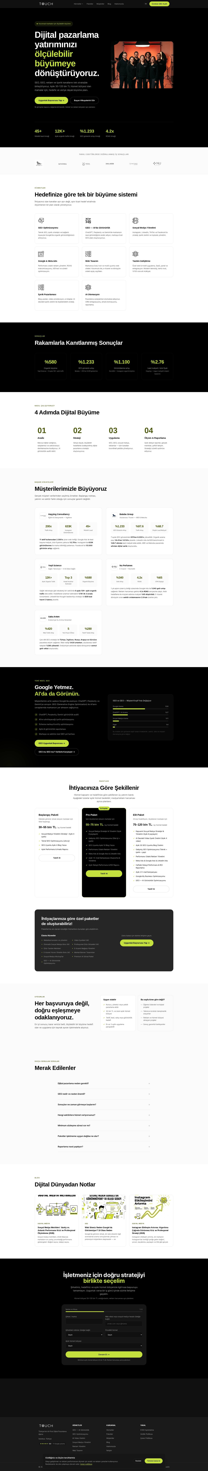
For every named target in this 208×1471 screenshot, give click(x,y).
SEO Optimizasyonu (80, 1434)
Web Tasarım (77, 1450)
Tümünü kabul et (153, 1461)
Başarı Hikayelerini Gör (84, 100)
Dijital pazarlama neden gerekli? (73, 1083)
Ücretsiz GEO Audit (159, 4)
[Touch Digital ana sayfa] (46, 4)
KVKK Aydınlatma (147, 1430)
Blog (109, 4)
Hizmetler (77, 4)
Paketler (90, 4)
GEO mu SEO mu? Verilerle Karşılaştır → (57, 752)
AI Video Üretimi (78, 1438)
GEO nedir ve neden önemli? (71, 1094)
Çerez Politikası (146, 1438)
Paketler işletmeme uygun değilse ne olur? (78, 1136)
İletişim (109, 1450)
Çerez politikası (86, 1464)
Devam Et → (104, 1354)
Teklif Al (56, 858)
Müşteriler (100, 4)
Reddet (138, 1461)
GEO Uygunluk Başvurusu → (52, 743)
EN (146, 4)
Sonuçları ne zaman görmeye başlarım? (77, 1104)
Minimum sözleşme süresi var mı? (74, 1125)
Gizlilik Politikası (146, 1434)
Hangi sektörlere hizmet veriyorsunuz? (76, 1115)
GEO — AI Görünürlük (80, 1430)
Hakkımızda (119, 4)
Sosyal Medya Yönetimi (81, 1442)
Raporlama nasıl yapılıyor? (70, 1146)
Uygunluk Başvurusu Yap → (51, 100)
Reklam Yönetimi (78, 1446)
